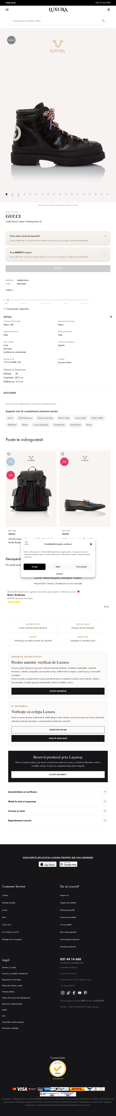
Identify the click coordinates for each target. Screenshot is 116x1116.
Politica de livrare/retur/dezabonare (16, 998)
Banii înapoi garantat (68, 932)
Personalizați (81, 566)
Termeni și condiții (9, 967)
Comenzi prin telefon (68, 917)
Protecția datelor (8, 991)
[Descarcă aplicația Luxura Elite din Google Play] (68, 864)
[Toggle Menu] (7, 9)
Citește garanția (58, 691)
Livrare (4, 910)
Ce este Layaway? (57, 775)
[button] (91, 544)
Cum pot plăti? (65, 924)
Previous (105, 607)
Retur (4, 917)
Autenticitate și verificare (22, 791)
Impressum (59, 574)
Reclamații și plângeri (10, 1028)
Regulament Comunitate (11, 979)
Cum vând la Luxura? (10, 932)
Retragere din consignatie (12, 939)
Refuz (58, 566)
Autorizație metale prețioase (13, 1022)
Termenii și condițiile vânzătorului (15, 973)
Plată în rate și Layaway (22, 801)
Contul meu (6, 924)
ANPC (4, 1010)
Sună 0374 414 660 (58, 730)
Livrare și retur (16, 811)
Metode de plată (8, 902)
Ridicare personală (67, 910)
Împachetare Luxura (19, 820)
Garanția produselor (68, 946)
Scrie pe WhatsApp (58, 738)
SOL (3, 1016)
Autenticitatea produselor (70, 939)
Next (108, 607)
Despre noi (64, 895)
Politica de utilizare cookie (12, 985)
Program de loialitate (68, 902)
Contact (5, 895)
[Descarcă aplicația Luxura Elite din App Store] (47, 864)
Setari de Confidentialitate (12, 1004)
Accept (34, 566)
